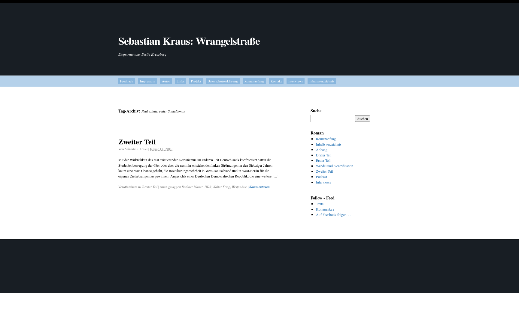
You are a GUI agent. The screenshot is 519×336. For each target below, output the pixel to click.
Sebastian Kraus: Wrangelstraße (189, 40)
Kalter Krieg (221, 186)
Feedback (126, 81)
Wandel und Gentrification (334, 165)
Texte (319, 203)
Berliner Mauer (192, 186)
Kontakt (276, 81)
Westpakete (239, 186)
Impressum (147, 81)
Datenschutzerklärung (223, 81)
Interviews (295, 81)
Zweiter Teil (137, 141)
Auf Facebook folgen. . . (333, 214)
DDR (208, 186)
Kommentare (325, 209)
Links (180, 81)
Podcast (321, 176)
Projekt (196, 81)
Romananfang (254, 81)
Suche (316, 110)
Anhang (321, 149)
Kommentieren (259, 186)
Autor (166, 81)
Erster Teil (323, 160)
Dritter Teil (323, 155)
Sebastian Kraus (136, 148)
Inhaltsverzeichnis (321, 81)
